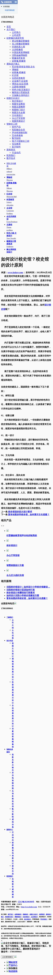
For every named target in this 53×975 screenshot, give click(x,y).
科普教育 (10, 202)
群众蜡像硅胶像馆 (20, 41)
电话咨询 (13, 971)
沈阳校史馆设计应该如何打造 (21, 590)
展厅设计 (10, 914)
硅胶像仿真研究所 (15, 38)
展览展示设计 (9, 916)
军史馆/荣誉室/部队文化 (23, 67)
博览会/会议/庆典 (20, 84)
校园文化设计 (13, 98)
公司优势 (16, 35)
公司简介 (16, 32)
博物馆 (15, 69)
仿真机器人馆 (18, 47)
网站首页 (13, 962)
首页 (9, 26)
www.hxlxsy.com (15, 272)
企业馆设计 (34, 916)
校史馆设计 (17, 101)
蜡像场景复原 (18, 58)
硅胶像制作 (18, 914)
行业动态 (16, 152)
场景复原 (42, 914)
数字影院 (16, 138)
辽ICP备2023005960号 (26, 902)
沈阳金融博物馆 (19, 55)
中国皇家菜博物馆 (20, 52)
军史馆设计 (43, 919)
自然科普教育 (18, 78)
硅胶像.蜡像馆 (19, 61)
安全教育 (16, 144)
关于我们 (11, 29)
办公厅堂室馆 (18, 118)
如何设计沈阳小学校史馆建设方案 (23, 595)
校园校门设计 (18, 109)
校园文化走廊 (18, 112)
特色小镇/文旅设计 (21, 89)
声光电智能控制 (19, 132)
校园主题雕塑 (18, 107)
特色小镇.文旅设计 (12, 235)
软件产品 (16, 127)
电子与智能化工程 (20, 141)
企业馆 (10, 210)
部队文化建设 (11, 168)
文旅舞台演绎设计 (20, 95)
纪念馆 (15, 75)
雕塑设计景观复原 (20, 92)
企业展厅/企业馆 (20, 81)
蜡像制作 (25, 914)
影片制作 (16, 147)
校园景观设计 (18, 121)
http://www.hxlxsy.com (29, 907)
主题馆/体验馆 (19, 87)
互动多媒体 (17, 135)
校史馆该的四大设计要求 (20, 511)
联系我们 (11, 155)
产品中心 (13, 965)
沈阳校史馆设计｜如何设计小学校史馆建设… (28, 587)
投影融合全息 (18, 130)
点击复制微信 (7, 957)
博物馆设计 (18, 916)
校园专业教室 (18, 104)
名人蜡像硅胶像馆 (20, 44)
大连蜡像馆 (17, 49)
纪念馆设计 (26, 916)
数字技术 (11, 158)
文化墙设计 (17, 115)
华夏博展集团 (10, 10)
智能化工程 (12, 124)
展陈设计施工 (13, 64)
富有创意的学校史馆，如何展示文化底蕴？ (28, 514)
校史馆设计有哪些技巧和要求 (21, 592)
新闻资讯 (11, 150)
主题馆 (10, 227)
